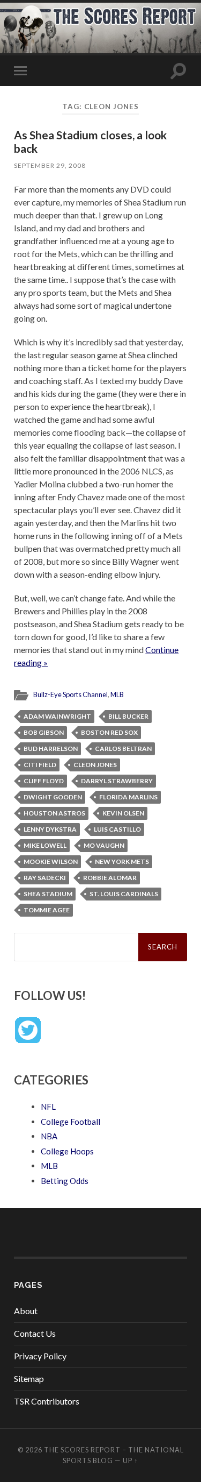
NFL (48, 1106)
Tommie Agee (47, 910)
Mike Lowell (45, 845)
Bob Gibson (44, 732)
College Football (70, 1121)
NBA (49, 1136)
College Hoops (67, 1151)
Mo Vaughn (104, 845)
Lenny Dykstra (50, 829)
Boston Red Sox (109, 732)
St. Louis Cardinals (124, 894)
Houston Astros (54, 813)
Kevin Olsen (123, 813)
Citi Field (40, 765)
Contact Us (35, 1333)
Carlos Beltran (123, 748)
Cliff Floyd (44, 781)
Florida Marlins (128, 797)
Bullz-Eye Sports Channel (70, 694)
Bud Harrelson (51, 748)
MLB (117, 694)
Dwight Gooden (53, 797)
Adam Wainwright (57, 716)
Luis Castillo (117, 829)
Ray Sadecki (45, 878)
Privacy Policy (40, 1356)
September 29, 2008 (50, 165)
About (26, 1311)
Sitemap (29, 1378)
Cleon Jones (95, 765)
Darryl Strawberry (117, 781)
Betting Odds (64, 1181)
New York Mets (122, 861)
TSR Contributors (46, 1401)
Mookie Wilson (51, 861)
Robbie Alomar (110, 878)
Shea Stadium (48, 894)
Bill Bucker (128, 716)
